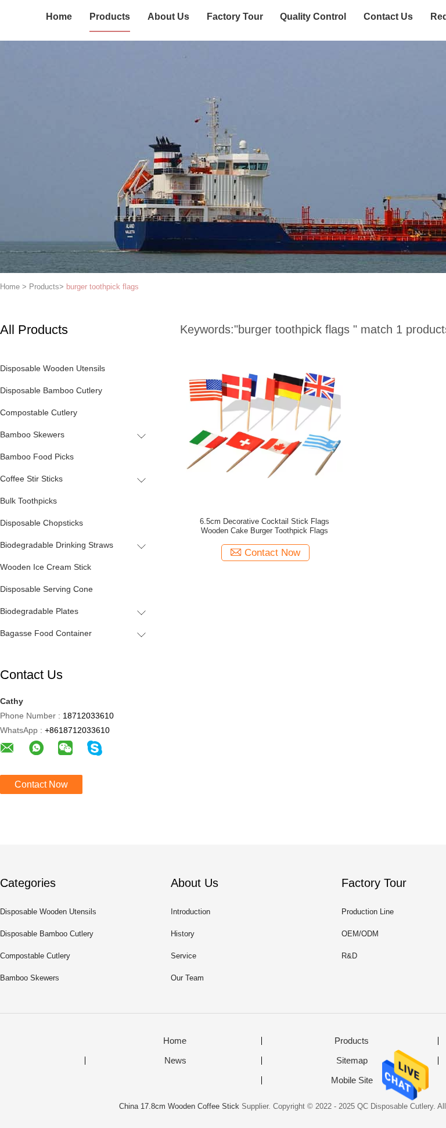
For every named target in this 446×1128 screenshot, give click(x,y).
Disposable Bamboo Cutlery (51, 390)
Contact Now (41, 784)
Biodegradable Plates (39, 611)
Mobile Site (352, 1080)
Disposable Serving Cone (46, 589)
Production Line (367, 911)
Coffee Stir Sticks (31, 478)
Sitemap (352, 1061)
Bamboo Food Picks (37, 456)
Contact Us (388, 16)
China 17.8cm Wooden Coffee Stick (179, 1106)
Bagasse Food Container (46, 633)
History (183, 933)
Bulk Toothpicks (28, 500)
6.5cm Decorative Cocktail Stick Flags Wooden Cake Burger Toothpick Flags (264, 526)
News (175, 1061)
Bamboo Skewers (32, 434)
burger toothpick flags (102, 286)
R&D (349, 955)
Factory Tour (235, 16)
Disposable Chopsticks (41, 522)
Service (183, 955)
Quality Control (313, 16)
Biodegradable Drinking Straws (56, 544)
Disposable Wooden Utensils (52, 368)
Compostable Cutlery (38, 412)
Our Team (187, 977)
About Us (168, 16)
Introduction (190, 911)
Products (109, 16)
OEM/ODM (360, 933)
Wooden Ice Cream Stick (45, 567)
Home (59, 16)
